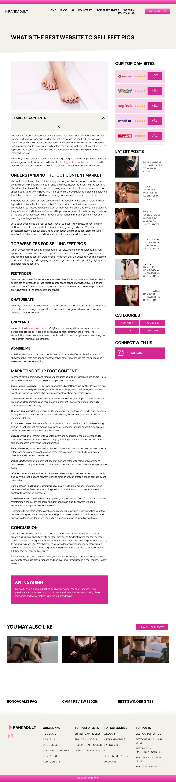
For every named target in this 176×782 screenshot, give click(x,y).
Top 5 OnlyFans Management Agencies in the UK (152, 192)
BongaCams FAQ (22, 701)
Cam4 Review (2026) (80, 701)
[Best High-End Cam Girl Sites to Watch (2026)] (127, 167)
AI (72, 10)
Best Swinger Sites (136, 701)
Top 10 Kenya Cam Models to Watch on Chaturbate (151, 244)
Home (52, 10)
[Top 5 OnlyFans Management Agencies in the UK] (127, 192)
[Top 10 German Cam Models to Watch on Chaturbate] (127, 218)
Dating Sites (126, 12)
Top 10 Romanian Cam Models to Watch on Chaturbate (151, 269)
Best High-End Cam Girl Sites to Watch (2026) (152, 167)
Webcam (128, 10)
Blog (63, 10)
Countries (85, 10)
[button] (129, 10)
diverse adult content (36, 328)
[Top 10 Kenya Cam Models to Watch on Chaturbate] (127, 244)
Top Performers (108, 10)
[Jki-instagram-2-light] (10, 736)
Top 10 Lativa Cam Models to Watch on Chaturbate (151, 295)
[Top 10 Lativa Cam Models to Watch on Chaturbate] (127, 295)
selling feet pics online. (73, 162)
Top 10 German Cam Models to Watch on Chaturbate (151, 218)
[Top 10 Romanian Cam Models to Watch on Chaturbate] (127, 269)
